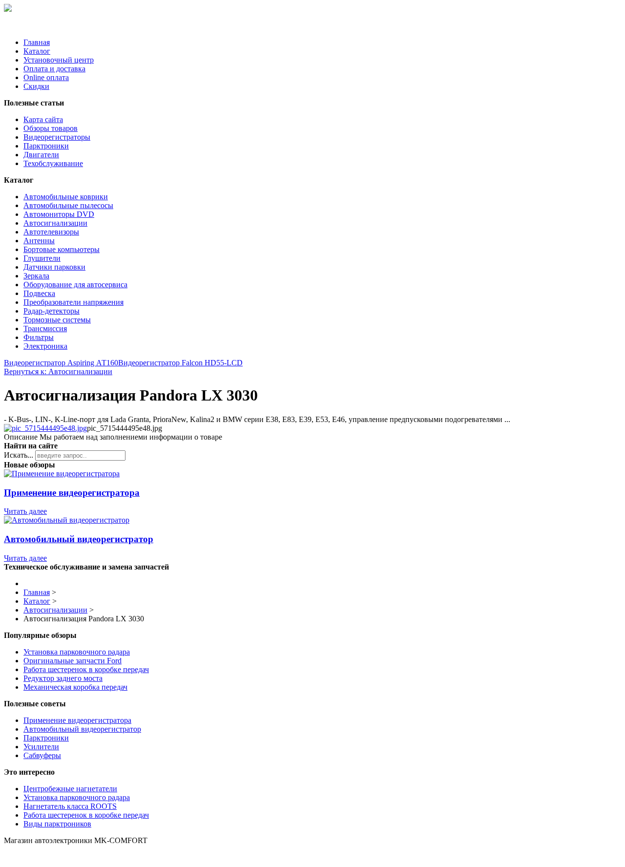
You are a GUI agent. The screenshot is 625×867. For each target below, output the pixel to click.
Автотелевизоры (51, 232)
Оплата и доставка (54, 68)
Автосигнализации (55, 223)
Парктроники (46, 146)
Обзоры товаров (50, 128)
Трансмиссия (45, 328)
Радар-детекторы (51, 311)
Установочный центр (58, 60)
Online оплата (46, 77)
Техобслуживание (53, 163)
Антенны (39, 240)
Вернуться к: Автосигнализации (58, 371)
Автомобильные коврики (65, 196)
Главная (36, 42)
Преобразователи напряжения (73, 302)
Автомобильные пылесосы (68, 205)
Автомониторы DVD (58, 214)
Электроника (45, 346)
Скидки (36, 86)
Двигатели (41, 154)
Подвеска (39, 293)
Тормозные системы (57, 320)
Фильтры (38, 337)
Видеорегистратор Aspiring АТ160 (61, 363)
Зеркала (36, 276)
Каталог (36, 51)
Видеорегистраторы (56, 137)
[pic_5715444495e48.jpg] (45, 428)
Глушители (42, 258)
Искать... (18, 455)
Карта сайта (43, 119)
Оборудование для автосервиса (75, 284)
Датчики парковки (54, 267)
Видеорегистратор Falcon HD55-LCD (180, 363)
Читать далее (25, 511)
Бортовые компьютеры (61, 249)
